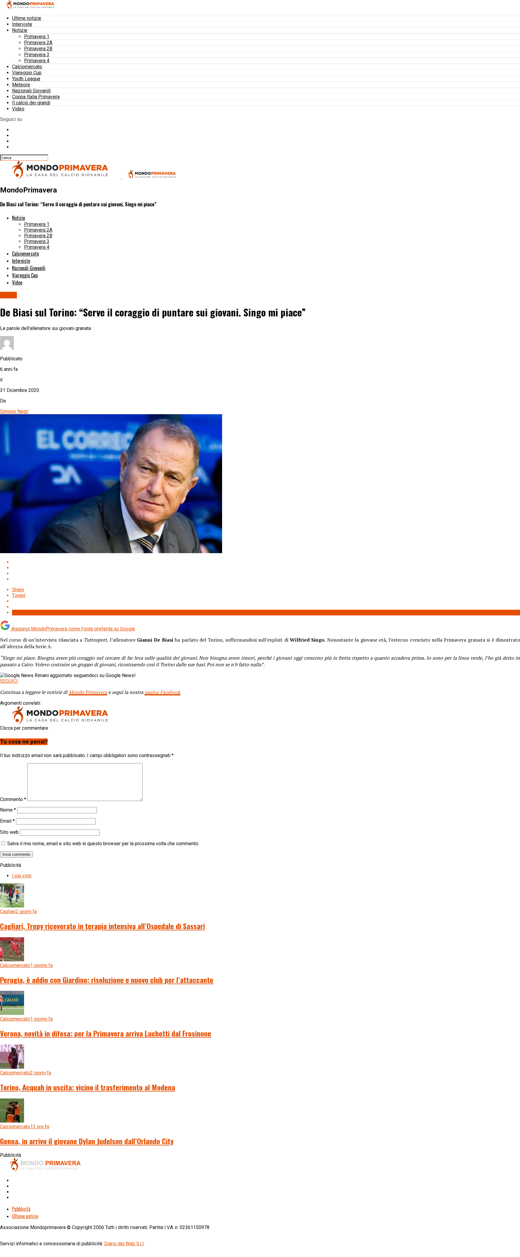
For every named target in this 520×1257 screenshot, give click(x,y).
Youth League (26, 79)
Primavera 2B (38, 48)
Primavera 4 (36, 60)
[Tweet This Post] (266, 568)
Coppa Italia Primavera (36, 97)
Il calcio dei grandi (31, 103)
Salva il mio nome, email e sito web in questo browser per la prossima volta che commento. (103, 843)
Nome (8, 810)
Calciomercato (27, 66)
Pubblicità (21, 1208)
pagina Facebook (162, 692)
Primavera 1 (36, 36)
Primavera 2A (38, 42)
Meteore (21, 85)
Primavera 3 (36, 54)
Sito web (9, 832)
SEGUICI (9, 681)
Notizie (19, 30)
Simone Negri (14, 411)
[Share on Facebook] (266, 562)
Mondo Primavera (88, 692)
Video (18, 109)
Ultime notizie (26, 18)
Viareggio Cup (27, 72)
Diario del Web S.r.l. (124, 1243)
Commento (13, 799)
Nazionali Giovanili (31, 91)
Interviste (22, 24)
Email (7, 821)
